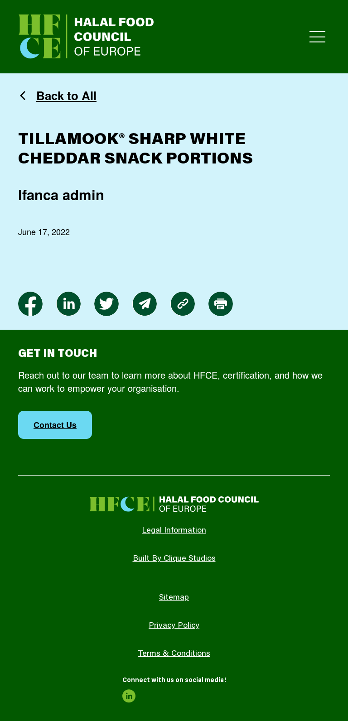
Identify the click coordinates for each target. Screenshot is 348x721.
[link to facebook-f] (30, 304)
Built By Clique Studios (174, 559)
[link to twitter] (106, 304)
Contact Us (55, 425)
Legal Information (174, 531)
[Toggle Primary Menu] (317, 37)
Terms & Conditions (174, 654)
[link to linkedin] (68, 304)
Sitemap (174, 598)
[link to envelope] (144, 304)
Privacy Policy (174, 626)
